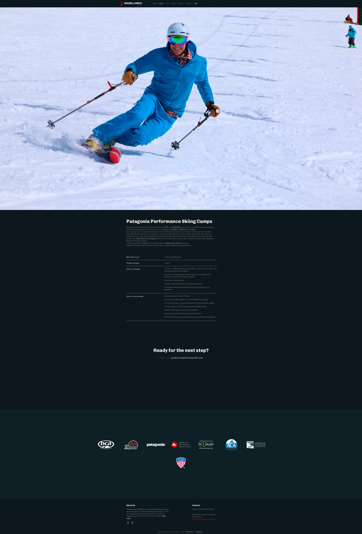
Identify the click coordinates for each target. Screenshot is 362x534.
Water (174, 4)
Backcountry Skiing (173, 243)
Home (155, 4)
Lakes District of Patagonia (146, 238)
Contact (189, 4)
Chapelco (174, 229)
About (181, 4)
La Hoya (192, 229)
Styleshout (199, 531)
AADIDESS (176, 227)
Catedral (181, 229)
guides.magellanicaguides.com (187, 357)
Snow (161, 4)
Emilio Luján (189, 531)
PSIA (166, 227)
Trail (167, 4)
